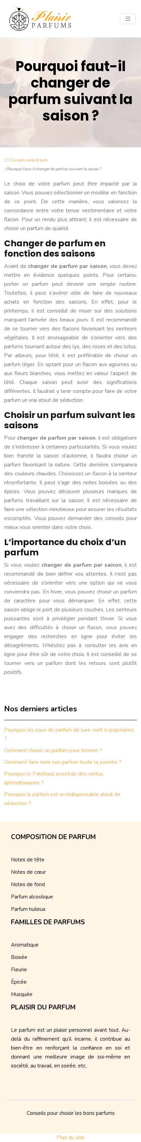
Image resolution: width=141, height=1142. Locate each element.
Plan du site (70, 1137)
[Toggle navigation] (128, 18)
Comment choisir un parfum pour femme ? (53, 750)
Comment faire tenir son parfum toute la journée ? (62, 762)
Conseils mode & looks (29, 160)
